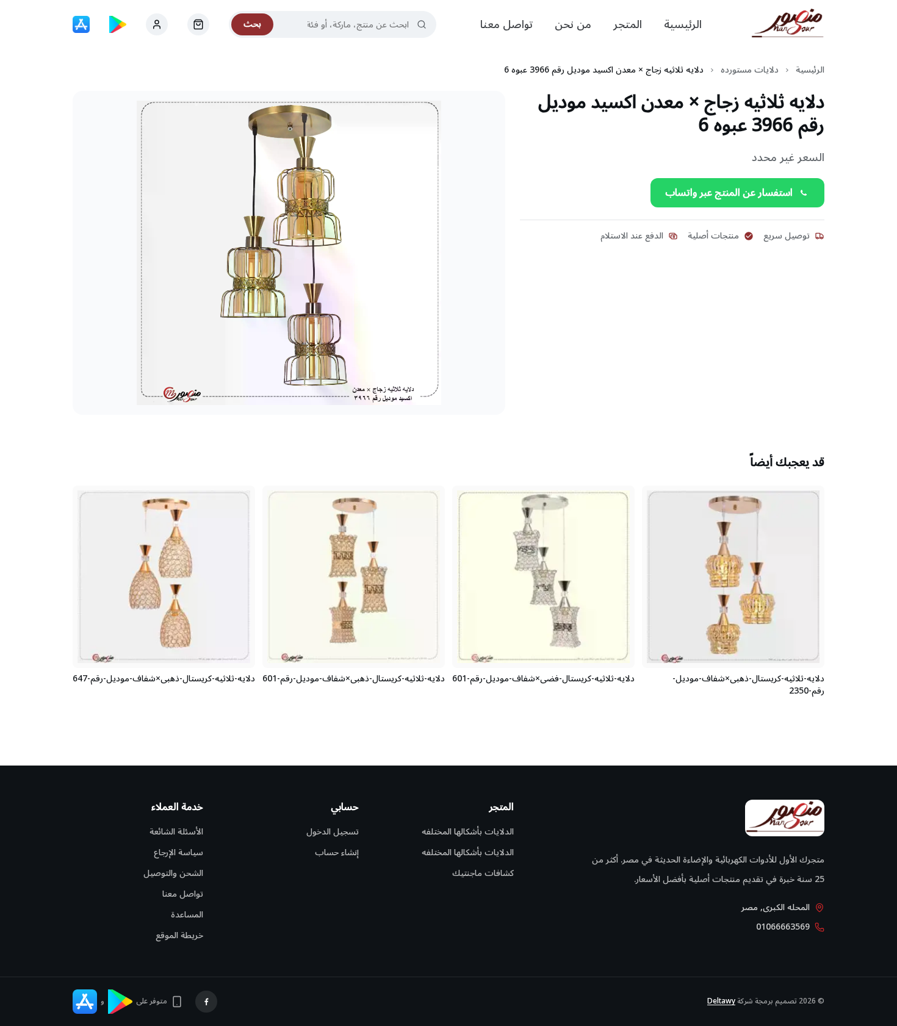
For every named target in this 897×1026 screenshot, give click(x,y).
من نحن (573, 24)
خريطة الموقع (179, 935)
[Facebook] (206, 1002)
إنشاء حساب (337, 852)
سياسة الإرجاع (178, 852)
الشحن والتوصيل (173, 873)
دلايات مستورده (750, 70)
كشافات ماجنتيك (483, 873)
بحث (252, 24)
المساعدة (187, 915)
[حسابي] (198, 24)
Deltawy (721, 1001)
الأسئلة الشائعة (176, 832)
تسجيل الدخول (332, 832)
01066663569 (783, 927)
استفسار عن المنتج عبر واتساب (729, 192)
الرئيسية (683, 24)
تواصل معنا (506, 24)
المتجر (627, 24)
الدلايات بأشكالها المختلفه (468, 832)
